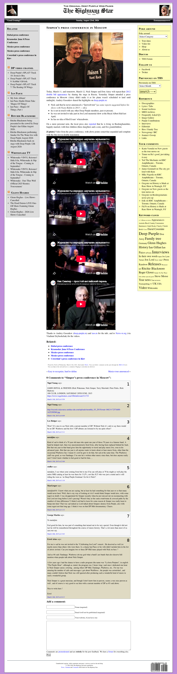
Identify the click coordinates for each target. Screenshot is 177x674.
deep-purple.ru (100, 100)
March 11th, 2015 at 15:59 (56, 399)
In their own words (148, 256)
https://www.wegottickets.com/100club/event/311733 (68, 396)
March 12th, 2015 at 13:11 (56, 432)
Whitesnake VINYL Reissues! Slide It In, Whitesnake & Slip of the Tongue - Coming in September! (23, 162)
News (86, 365)
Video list (146, 43)
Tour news (145, 280)
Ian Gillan (155, 247)
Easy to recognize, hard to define (62, 371)
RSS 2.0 (121, 365)
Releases (154, 263)
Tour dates (146, 40)
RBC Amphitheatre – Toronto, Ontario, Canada (154, 163)
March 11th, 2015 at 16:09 (56, 415)
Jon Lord (149, 259)
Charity (159, 226)
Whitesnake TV (21, 153)
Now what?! (159, 260)
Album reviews (146, 220)
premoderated (63, 651)
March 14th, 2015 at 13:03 (56, 534)
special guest (150, 276)
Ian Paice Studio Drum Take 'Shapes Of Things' (22, 102)
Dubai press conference (18, 34)
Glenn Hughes (20, 193)
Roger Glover (146, 272)
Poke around (144, 33)
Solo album (142, 277)
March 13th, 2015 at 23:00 (56, 461)
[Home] (88, 15)
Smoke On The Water (160, 273)
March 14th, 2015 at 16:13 (56, 597)
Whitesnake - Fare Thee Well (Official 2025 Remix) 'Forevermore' (23, 183)
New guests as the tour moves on (155, 150)
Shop (144, 46)
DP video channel (22, 68)
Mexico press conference (18, 46)
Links (144, 137)
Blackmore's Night (145, 226)
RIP (140, 269)
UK (155, 283)
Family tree (153, 238)
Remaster (165, 265)
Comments (76, 667)
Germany (143, 243)
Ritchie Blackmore (23, 116)
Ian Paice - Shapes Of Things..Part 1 (19, 108)
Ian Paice (17, 93)
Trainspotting (144, 283)
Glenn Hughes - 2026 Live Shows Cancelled (22, 213)
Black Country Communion (154, 223)
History (143, 247)
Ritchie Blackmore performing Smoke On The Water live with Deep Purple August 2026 (23, 135)
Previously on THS (147, 82)
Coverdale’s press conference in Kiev (68, 358)
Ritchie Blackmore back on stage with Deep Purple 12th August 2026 (22, 143)
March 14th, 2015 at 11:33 (56, 510)
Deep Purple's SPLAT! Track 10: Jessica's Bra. (23, 74)
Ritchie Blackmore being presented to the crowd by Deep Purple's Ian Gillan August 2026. (24, 125)
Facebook (146, 69)
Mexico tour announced (118, 371)
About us (146, 49)
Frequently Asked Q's (151, 114)
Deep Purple (149, 233)
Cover (145, 229)
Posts (62, 667)
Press (166, 259)
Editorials (146, 126)
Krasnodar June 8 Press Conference (68, 349)
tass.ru (94, 333)
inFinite (148, 252)
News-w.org (121, 333)
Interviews (146, 123)
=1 (140, 220)
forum (110, 651)
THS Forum (147, 58)
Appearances (157, 219)
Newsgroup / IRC (149, 132)
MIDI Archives (148, 111)
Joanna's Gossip (149, 135)
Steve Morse (161, 276)
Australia (142, 223)
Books (154, 226)
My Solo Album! (17, 98)
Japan (160, 256)
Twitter (145, 72)
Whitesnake (153, 287)
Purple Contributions (151, 120)
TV (151, 284)
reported (92, 123)
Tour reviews (155, 280)
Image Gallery (148, 117)
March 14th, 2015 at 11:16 (56, 480)
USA (159, 283)
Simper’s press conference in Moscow (76, 27)
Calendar (67, 667)
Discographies (148, 103)
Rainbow (143, 264)
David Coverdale (156, 229)
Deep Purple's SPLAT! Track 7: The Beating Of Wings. (23, 86)
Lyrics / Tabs (147, 106)
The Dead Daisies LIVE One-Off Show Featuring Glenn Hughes (23, 206)
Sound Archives (149, 109)
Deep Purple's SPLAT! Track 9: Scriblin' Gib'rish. (23, 80)
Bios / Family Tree (150, 129)
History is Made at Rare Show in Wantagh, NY (155, 184)
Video (143, 287)
